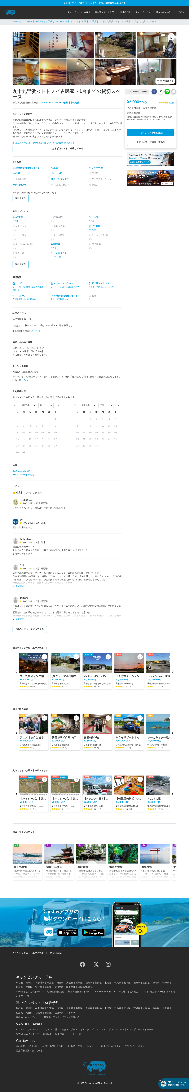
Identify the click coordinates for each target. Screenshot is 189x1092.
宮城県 (38, 987)
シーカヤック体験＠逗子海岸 (161, 737)
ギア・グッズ (87, 1029)
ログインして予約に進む (151, 133)
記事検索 (59, 1034)
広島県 (19, 987)
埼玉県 (60, 983)
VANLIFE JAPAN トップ (27, 1034)
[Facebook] (82, 964)
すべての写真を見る (165, 81)
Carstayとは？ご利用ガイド (29, 992)
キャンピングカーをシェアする (159, 992)
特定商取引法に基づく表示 (29, 1051)
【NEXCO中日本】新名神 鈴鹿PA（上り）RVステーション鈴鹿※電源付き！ (97, 798)
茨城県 (136, 983)
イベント (101, 1029)
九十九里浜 (20, 867)
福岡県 (98, 983)
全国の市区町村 (86, 987)
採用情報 (32, 1046)
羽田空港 (70, 987)
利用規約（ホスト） (111, 1046)
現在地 (19, 983)
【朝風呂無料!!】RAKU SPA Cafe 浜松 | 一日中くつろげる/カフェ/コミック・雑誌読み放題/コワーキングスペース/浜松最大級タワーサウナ (129, 798)
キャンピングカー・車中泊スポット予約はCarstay (37, 21)
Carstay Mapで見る (24, 475)
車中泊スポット (73, 21)
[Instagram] (108, 964)
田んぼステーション (128, 676)
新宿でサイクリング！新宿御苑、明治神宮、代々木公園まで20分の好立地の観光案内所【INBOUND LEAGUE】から (65, 737)
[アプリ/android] (93, 932)
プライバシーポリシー (136, 1046)
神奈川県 (39, 983)
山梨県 (146, 983)
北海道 (108, 983)
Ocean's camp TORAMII (161, 676)
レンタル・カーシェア (27, 1029)
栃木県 (127, 983)
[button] (79, 12)
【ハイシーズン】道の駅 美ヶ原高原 (33, 798)
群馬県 (117, 983)
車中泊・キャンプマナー (28, 1017)
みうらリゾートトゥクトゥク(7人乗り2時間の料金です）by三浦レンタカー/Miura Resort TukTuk (129, 737)
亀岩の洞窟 (116, 867)
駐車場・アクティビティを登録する (61, 1017)
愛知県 (88, 983)
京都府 (29, 987)
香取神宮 (83, 867)
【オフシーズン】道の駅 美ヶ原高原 (65, 798)
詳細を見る (20, 198)
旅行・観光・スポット (66, 1029)
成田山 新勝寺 (54, 867)
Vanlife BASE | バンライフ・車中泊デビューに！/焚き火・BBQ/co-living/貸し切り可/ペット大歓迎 (97, 676)
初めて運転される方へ (79, 992)
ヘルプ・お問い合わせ (52, 1046)
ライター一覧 (74, 1034)
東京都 (29, 983)
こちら (35, 331)
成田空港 (58, 987)
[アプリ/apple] (68, 932)
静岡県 (156, 983)
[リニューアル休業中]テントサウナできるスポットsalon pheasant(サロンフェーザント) (65, 676)
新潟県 (48, 987)
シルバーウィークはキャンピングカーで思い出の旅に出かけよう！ (94, 3)
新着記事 (47, 1034)
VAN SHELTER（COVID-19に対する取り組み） (117, 992)
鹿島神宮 (146, 867)
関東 (86, 21)
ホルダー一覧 (22, 996)
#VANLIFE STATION (51, 103)
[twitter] (96, 964)
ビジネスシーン (116, 1029)
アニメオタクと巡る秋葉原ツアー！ (33, 737)
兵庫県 (79, 983)
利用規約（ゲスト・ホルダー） (82, 1046)
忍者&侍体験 (91, 737)
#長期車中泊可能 (71, 103)
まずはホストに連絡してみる (68, 148)
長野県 (165, 983)
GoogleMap (21, 471)
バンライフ (46, 1029)
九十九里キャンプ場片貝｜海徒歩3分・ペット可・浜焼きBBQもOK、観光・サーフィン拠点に (33, 676)
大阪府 (69, 983)
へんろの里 (154, 798)
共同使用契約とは (56, 992)
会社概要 (20, 1046)
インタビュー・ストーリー (140, 1029)
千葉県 (95, 21)
